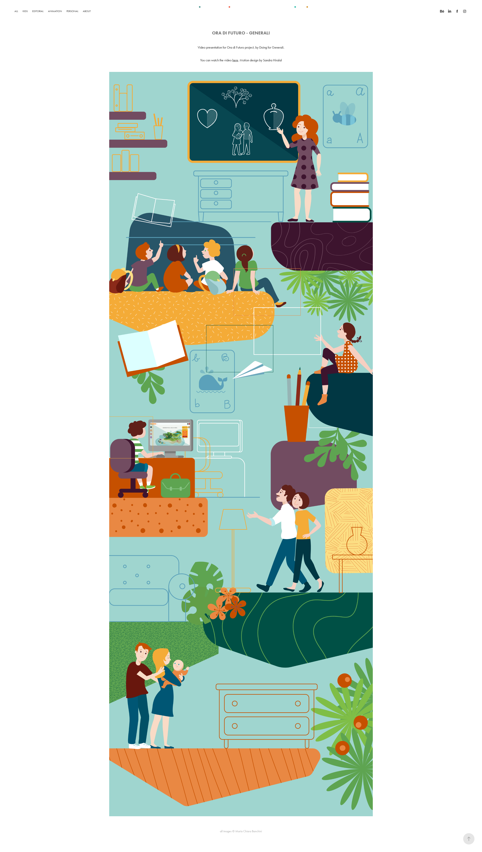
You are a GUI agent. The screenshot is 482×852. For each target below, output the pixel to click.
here (235, 60)
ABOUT (87, 11)
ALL (16, 11)
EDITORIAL (37, 11)
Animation (55, 11)
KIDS (25, 11)
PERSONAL (72, 11)
